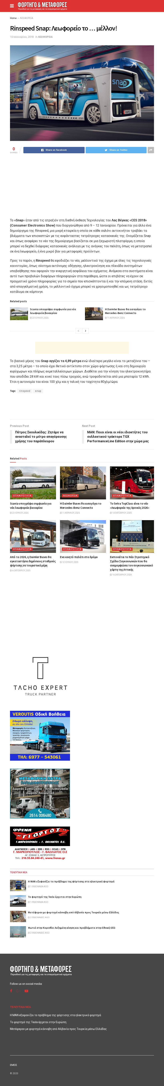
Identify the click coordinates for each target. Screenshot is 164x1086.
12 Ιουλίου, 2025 (70, 562)
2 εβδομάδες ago (40, 917)
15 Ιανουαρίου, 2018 (22, 36)
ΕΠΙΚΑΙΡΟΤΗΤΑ (22, 495)
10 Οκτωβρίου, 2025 (122, 513)
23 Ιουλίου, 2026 (40, 318)
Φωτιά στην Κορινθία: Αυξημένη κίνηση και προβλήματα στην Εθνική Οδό (71, 928)
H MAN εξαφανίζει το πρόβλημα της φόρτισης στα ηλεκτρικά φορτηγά (71, 881)
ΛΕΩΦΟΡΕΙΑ (26, 18)
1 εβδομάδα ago (39, 886)
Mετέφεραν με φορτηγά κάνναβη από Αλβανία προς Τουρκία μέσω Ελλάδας (73, 912)
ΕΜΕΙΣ (13, 1064)
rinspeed (24, 391)
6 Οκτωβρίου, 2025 (21, 570)
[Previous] (78, 331)
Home (13, 18)
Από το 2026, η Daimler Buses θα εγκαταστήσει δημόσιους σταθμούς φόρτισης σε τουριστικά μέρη (33, 561)
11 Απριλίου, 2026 (116, 318)
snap (38, 391)
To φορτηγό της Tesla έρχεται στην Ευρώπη (54, 897)
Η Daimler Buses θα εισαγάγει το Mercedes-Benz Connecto (125, 311)
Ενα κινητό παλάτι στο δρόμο (79, 557)
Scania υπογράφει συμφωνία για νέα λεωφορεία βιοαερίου (53, 311)
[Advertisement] (82, 348)
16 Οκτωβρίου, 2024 (122, 575)
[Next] (86, 331)
